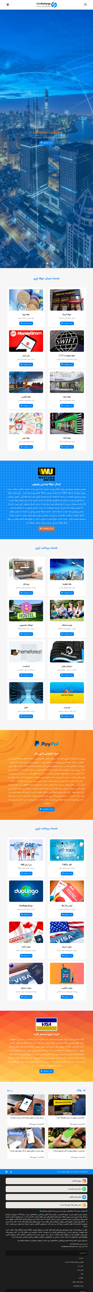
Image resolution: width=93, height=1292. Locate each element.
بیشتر (11, 1090)
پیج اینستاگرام (76, 1181)
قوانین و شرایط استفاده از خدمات (74, 1262)
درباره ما (81, 1258)
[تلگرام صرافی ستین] (11, 1172)
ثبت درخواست (47, 142)
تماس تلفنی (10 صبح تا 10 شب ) (70, 1205)
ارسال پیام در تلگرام (75, 1197)
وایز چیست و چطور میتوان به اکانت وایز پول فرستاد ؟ (68, 1151)
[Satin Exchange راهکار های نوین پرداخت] (46, 5)
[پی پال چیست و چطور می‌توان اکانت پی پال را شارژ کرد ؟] (26, 1105)
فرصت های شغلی (78, 1286)
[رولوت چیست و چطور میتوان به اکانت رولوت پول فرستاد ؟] (26, 1138)
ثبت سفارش (67, 873)
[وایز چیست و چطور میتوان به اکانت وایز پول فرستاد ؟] (67, 1138)
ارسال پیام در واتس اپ (74, 1189)
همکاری (81, 1278)
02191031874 (74, 1244)
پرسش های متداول (78, 1282)
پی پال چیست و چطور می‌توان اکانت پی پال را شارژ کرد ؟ (27, 1118)
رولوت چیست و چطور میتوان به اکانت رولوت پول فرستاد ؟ (27, 1151)
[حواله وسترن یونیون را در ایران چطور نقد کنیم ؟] (67, 1105)
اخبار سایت (80, 1270)
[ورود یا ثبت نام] (8, 4)
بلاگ (82, 1274)
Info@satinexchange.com (69, 1246)
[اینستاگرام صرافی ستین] (6, 1172)
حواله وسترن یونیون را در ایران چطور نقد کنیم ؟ (70, 1118)
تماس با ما (80, 1266)
